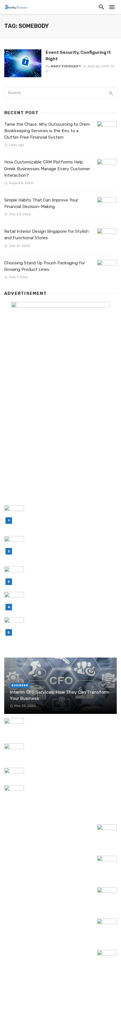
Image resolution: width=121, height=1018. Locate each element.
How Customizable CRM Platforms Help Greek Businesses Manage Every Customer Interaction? (47, 169)
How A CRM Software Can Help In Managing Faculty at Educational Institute (48, 893)
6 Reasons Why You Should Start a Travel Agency (46, 862)
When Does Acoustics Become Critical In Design (68, 750)
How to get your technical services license (70, 770)
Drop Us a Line (46, 1006)
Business (20, 685)
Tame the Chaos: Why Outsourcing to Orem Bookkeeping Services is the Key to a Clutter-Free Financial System (47, 131)
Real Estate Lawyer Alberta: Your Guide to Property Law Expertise (46, 925)
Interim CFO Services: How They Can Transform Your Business (59, 695)
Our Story (78, 1006)
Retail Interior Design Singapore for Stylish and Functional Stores (46, 234)
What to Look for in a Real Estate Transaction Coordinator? (38, 830)
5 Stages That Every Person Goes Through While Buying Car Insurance (71, 791)
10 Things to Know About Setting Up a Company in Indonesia (42, 956)
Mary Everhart (66, 66)
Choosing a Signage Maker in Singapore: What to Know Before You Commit (67, 724)
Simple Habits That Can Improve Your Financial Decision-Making (41, 203)
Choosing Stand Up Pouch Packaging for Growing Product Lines (44, 266)
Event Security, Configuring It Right (78, 55)
